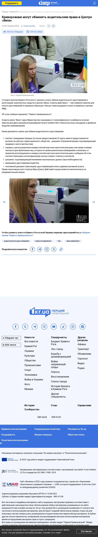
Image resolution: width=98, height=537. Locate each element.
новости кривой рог (43, 241)
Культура (29, 355)
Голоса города (59, 381)
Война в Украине (33, 379)
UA (49, 26)
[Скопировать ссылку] (61, 249)
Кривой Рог (30, 346)
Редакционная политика (47, 429)
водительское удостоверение (16, 241)
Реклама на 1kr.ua (77, 429)
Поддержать (11, 3)
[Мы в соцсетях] (16, 327)
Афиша (82, 344)
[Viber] (46, 249)
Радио (81, 368)
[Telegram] (39, 249)
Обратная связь (76, 434)
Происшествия (32, 365)
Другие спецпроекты (58, 395)
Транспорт (83, 349)
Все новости (31, 341)
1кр (59, 241)
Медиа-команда (43, 434)
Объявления (84, 353)
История (29, 405)
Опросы (55, 371)
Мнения (28, 389)
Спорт (27, 370)
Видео (81, 363)
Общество (30, 360)
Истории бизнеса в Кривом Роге (60, 387)
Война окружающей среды (58, 364)
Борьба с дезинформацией (61, 355)
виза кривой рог (73, 241)
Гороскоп (83, 358)
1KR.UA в (15, 32)
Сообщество (31, 409)
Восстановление (60, 376)
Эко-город (57, 349)
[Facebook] (32, 249)
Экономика (30, 374)
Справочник (84, 405)
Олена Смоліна (29, 26)
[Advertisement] (49, 274)
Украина (29, 351)
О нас (54, 405)
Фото (27, 384)
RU (53, 26)
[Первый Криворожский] (49, 3)
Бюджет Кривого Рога (60, 343)
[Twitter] (53, 249)
